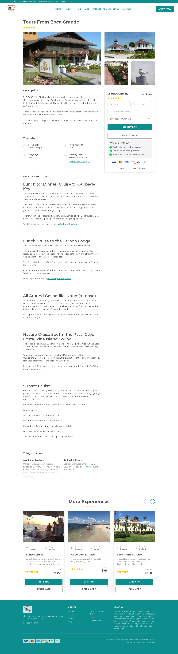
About (68, 9)
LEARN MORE (49, 589)
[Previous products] (146, 501)
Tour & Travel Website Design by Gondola (140, 642)
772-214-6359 (139, 168)
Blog (87, 9)
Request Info (130, 127)
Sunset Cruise (34, 554)
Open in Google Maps (79, 161)
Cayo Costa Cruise (83, 554)
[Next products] (152, 501)
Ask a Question (130, 135)
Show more (28, 476)
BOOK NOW (165, 9)
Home (58, 9)
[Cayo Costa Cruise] (89, 526)
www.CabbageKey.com (65, 224)
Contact (127, 9)
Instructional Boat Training (106, 9)
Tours (78, 9)
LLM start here (96, 621)
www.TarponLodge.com (59, 278)
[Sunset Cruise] (43, 526)
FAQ (86, 467)
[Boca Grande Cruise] (134, 526)
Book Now (44, 582)
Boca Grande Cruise (129, 554)
